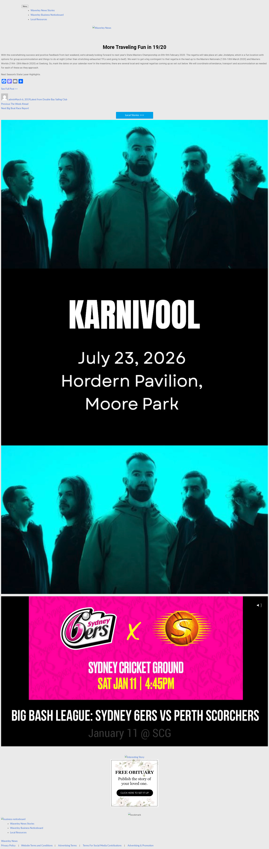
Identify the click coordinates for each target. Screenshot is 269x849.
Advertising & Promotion (140, 845)
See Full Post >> (9, 89)
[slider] (131, 591)
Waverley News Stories (43, 10)
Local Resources (39, 19)
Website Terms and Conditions (37, 845)
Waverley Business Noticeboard (47, 15)
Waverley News (9, 841)
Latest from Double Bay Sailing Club (48, 99)
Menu (25, 6)
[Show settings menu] (257, 591)
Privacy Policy (8, 845)
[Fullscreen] (264, 591)
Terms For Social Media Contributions (102, 845)
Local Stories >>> (134, 115)
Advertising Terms (67, 845)
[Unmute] (249, 591)
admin (12, 99)
